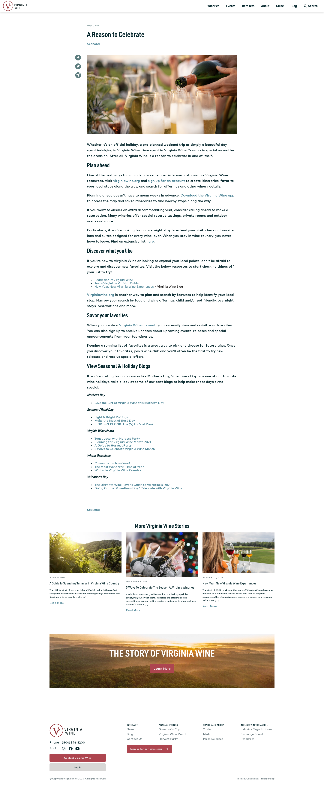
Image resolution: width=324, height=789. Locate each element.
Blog (294, 6)
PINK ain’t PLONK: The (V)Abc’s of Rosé (123, 424)
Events (230, 6)
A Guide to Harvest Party (113, 445)
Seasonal (93, 43)
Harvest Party (168, 738)
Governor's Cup (169, 729)
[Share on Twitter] (78, 66)
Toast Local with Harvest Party (117, 438)
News (130, 729)
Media (207, 734)
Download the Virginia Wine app (207, 195)
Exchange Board (252, 734)
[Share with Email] (78, 75)
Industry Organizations (256, 729)
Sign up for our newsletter (146, 748)
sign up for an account (166, 180)
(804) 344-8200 (73, 742)
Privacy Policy (267, 778)
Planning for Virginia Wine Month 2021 (122, 442)
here (150, 241)
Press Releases (213, 738)
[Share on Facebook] (78, 57)
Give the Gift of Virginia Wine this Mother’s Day (129, 403)
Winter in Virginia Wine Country (117, 470)
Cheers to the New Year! (112, 463)
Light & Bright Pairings (111, 417)
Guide (280, 6)
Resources (247, 738)
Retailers (248, 6)
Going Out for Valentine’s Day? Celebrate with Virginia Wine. (138, 488)
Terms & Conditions (247, 778)
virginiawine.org (126, 180)
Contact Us (134, 738)
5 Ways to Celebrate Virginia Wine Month (124, 449)
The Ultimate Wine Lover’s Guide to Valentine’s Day (132, 485)
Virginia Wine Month (173, 734)
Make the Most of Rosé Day (114, 420)
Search (313, 6)
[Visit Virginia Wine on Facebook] (70, 748)
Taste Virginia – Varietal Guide (116, 283)
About (265, 6)
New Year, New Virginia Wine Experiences (124, 286)
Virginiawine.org (100, 294)
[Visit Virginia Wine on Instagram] (63, 748)
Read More (57, 602)
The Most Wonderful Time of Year (119, 467)
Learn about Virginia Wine (113, 280)
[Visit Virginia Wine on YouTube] (77, 748)
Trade (207, 729)
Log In (77, 767)
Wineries (213, 6)
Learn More (162, 668)
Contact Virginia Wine (77, 757)
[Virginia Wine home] (15, 6)
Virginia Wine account (137, 325)
